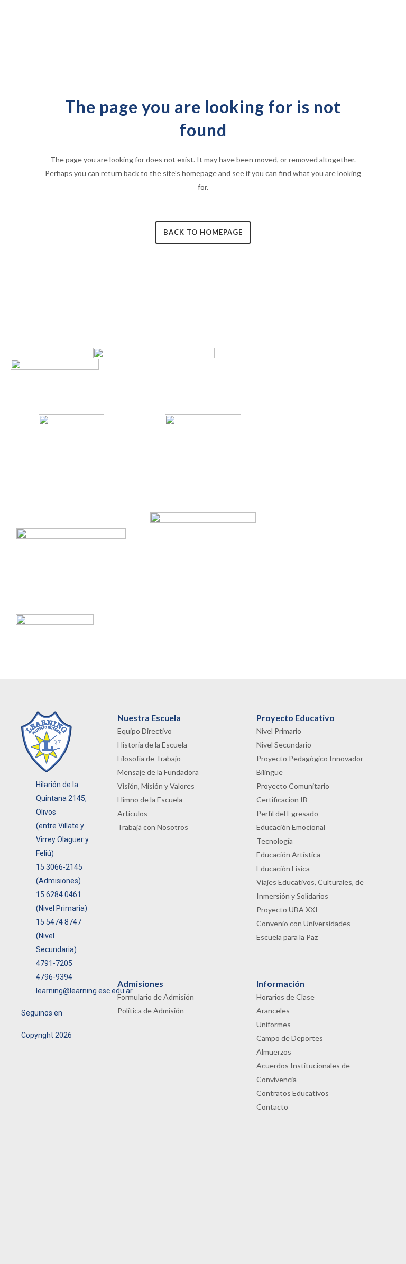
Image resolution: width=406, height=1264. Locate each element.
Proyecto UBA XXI (287, 909)
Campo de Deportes (289, 1038)
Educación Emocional (290, 827)
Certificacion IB (282, 799)
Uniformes (273, 1024)
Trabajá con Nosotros (152, 827)
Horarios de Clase (285, 996)
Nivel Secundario (283, 744)
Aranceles (273, 1010)
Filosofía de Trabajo (149, 758)
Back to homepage (203, 232)
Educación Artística (288, 854)
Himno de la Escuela (149, 799)
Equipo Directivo (144, 730)
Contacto (272, 1106)
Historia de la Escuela (152, 744)
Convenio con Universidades (303, 923)
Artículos (132, 813)
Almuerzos (273, 1051)
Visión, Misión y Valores (156, 785)
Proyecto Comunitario (292, 785)
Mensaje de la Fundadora (158, 772)
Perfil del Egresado (287, 813)
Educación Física (283, 868)
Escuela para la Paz (287, 937)
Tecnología (274, 840)
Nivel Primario (278, 730)
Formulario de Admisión (155, 996)
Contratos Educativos (292, 1092)
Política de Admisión (150, 1010)
